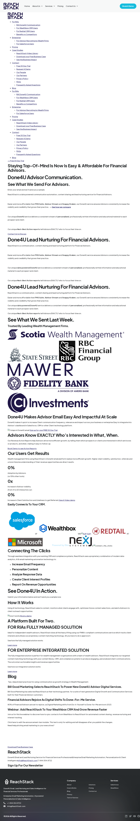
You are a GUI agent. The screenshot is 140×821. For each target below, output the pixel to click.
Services (48, 6)
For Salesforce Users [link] (25, 44)
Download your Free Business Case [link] (31, 56)
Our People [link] (21, 72)
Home (27, 6)
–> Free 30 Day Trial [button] (16, 161)
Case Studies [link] (17, 50)
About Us (36, 6)
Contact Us (70, 6)
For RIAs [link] (15, 22)
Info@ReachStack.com (27, 760)
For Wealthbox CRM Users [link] (27, 28)
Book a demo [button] (26, 616)
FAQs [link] (18, 82)
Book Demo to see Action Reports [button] (22, 448)
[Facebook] (138, 816)
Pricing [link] (15, 47)
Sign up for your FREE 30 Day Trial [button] (44, 430)
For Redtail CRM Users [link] (25, 31)
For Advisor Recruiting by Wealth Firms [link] (32, 41)
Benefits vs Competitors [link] (26, 34)
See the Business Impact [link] (26, 59)
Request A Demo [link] (23, 69)
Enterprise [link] (16, 37)
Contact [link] (15, 63)
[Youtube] (134, 816)
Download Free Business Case (20, 747)
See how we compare (61, 207)
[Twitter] (130, 816)
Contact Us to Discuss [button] (17, 234)
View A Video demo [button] (67, 500)
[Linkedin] (126, 816)
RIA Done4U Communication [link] (28, 25)
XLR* (89, 534)
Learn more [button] (12, 645)
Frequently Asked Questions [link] (28, 85)
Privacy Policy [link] (22, 78)
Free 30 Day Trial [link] (23, 66)
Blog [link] (14, 88)
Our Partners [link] (21, 75)
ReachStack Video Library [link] (27, 53)
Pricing (60, 6)
